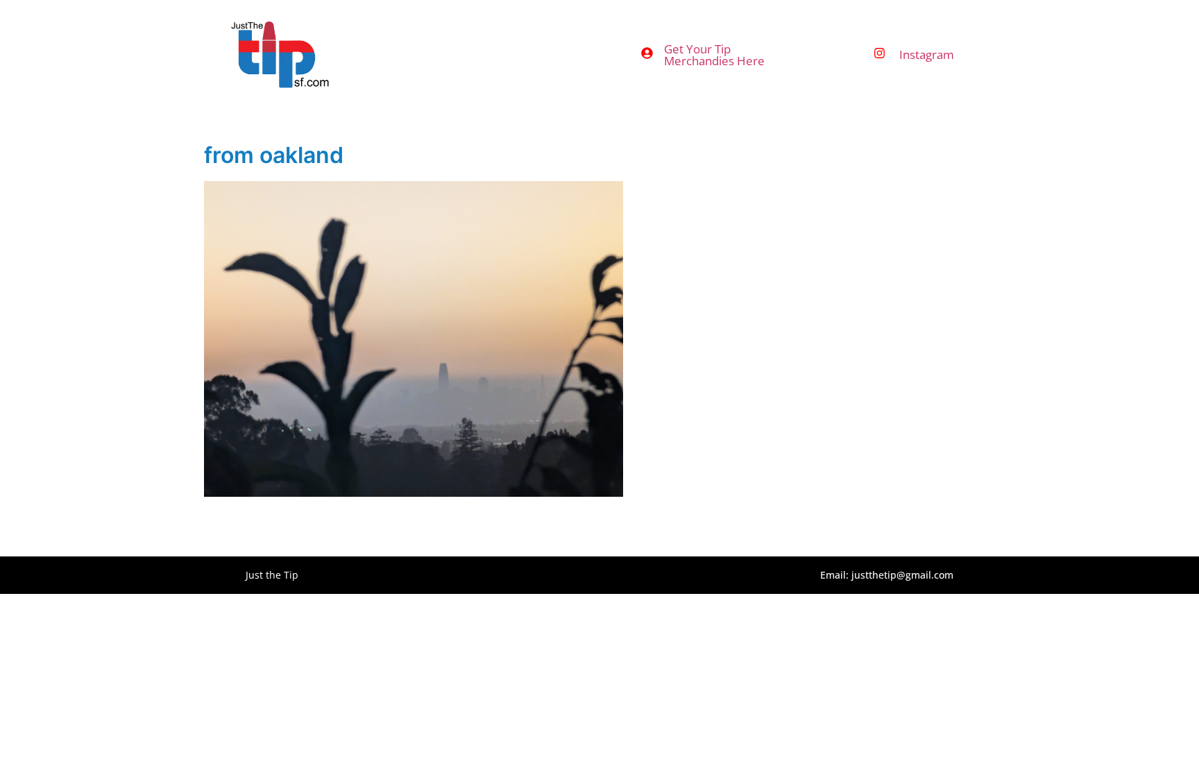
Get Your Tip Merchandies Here (714, 55)
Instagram (926, 54)
